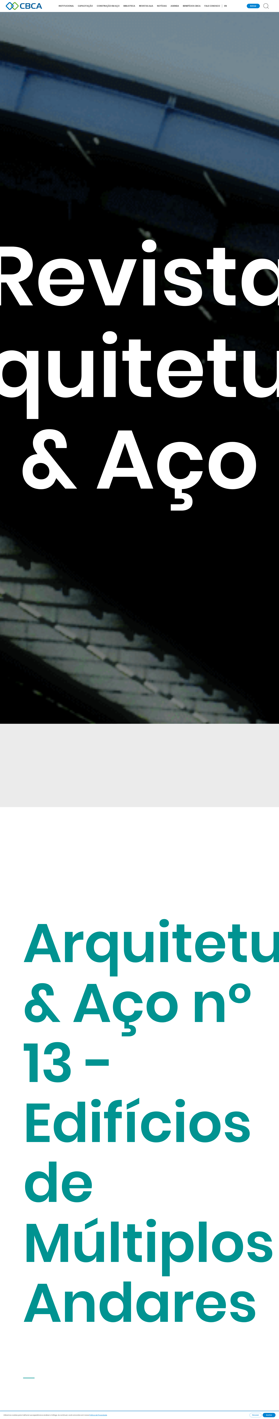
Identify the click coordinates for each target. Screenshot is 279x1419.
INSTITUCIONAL (66, 5)
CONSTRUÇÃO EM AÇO (108, 5)
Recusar (255, 1415)
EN (225, 5)
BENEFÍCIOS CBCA (192, 5)
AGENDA (175, 5)
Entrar (253, 6)
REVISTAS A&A (146, 5)
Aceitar (269, 1415)
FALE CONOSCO (212, 5)
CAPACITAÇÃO (85, 5)
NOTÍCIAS (162, 5)
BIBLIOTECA (129, 5)
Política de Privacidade (98, 1415)
